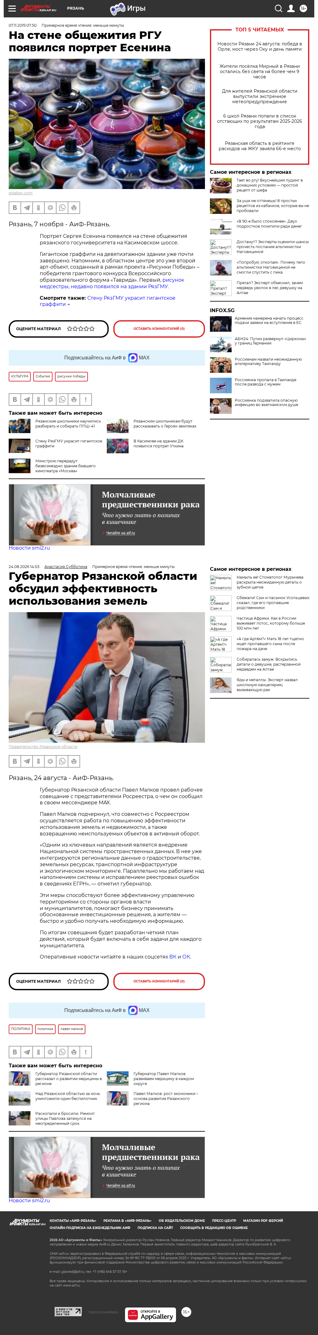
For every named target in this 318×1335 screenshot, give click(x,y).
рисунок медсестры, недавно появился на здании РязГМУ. (112, 283)
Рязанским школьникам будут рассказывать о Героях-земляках (165, 423)
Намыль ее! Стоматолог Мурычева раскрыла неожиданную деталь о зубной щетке (270, 582)
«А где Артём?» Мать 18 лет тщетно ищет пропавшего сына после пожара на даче (270, 643)
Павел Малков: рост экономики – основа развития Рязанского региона (166, 1098)
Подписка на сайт (155, 1228)
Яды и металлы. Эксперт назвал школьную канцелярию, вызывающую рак (267, 684)
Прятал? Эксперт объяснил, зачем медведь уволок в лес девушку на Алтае (270, 287)
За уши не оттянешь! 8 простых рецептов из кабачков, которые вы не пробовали (273, 205)
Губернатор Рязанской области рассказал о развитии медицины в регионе (68, 1078)
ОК (186, 957)
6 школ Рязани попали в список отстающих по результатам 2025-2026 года (259, 121)
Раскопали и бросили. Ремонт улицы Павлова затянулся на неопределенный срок (65, 1118)
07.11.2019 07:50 (23, 25)
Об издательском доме (182, 1221)
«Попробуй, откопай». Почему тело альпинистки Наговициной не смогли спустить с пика (271, 267)
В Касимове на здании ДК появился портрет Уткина (159, 443)
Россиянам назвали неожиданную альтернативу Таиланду (268, 361)
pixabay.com (21, 193)
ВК (172, 957)
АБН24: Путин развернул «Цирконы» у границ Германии (270, 341)
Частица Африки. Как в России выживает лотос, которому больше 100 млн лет (271, 623)
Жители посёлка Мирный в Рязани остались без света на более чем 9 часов (260, 72)
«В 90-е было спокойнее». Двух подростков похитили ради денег (269, 224)
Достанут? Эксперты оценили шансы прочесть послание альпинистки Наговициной (273, 246)
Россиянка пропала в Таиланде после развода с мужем (265, 382)
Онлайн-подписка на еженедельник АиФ (90, 1228)
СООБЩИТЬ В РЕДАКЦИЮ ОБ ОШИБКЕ (214, 1228)
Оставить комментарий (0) (159, 329)
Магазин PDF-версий (263, 1221)
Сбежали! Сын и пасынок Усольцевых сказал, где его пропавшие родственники (273, 602)
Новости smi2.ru (29, 548)
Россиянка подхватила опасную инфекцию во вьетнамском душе (266, 402)
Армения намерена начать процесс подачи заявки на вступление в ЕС (269, 320)
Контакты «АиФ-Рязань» (73, 1221)
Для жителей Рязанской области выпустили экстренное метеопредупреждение (260, 96)
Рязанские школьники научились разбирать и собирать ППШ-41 (68, 423)
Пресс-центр (224, 1221)
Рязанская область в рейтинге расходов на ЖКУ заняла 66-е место (260, 146)
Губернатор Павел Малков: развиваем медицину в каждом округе (164, 1078)
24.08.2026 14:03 (24, 566)
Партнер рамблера (103, 1312)
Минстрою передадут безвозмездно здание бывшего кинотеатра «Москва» (65, 466)
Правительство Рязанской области (43, 746)
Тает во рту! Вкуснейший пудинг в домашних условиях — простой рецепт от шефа (270, 185)
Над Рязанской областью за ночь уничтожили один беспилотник (67, 1096)
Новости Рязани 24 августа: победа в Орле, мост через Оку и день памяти (259, 46)
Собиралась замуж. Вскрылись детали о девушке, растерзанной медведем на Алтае (269, 664)
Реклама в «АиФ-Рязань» (127, 1221)
